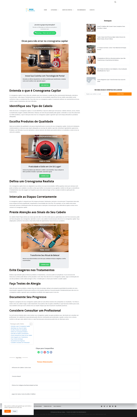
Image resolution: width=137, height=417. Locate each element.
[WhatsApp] (101, 406)
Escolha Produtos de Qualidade (19, 330)
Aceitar (7, 411)
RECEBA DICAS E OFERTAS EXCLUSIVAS (108, 90)
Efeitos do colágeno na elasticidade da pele (25, 385)
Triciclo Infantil (16, 376)
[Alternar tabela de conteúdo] (30, 324)
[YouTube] (115, 406)
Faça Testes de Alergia (17, 339)
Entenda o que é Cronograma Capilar (20, 326)
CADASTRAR (120, 94)
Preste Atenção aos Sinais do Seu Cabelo (21, 335)
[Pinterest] (104, 406)
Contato (92, 10)
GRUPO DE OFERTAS (67, 10)
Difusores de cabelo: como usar (21, 367)
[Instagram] (110, 406)
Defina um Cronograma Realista (19, 331)
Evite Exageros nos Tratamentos (19, 337)
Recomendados (81, 10)
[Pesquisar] (115, 2)
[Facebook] (112, 406)
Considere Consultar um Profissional (20, 342)
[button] (38, 352)
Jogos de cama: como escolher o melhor (24, 394)
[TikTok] (107, 406)
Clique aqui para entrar (48, 32)
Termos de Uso (48, 406)
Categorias (54, 10)
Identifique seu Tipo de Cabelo (18, 328)
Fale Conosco (57, 406)
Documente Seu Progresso (18, 341)
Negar (14, 411)
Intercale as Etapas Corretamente (19, 333)
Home (45, 10)
